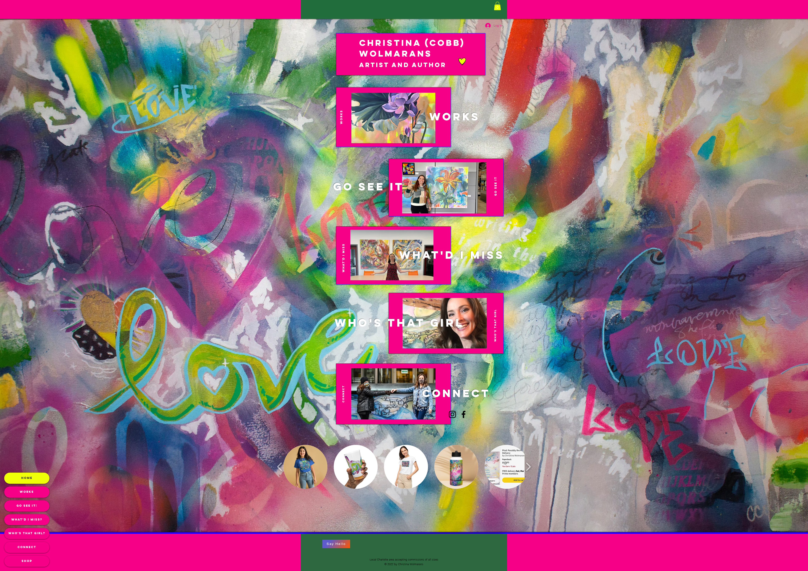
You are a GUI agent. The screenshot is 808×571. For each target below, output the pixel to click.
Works (27, 492)
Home (26, 478)
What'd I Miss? (26, 519)
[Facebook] (463, 414)
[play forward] (528, 466)
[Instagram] (452, 414)
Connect (26, 547)
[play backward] (279, 466)
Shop (26, 561)
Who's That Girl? (26, 533)
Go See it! (26, 506)
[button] (497, 6)
